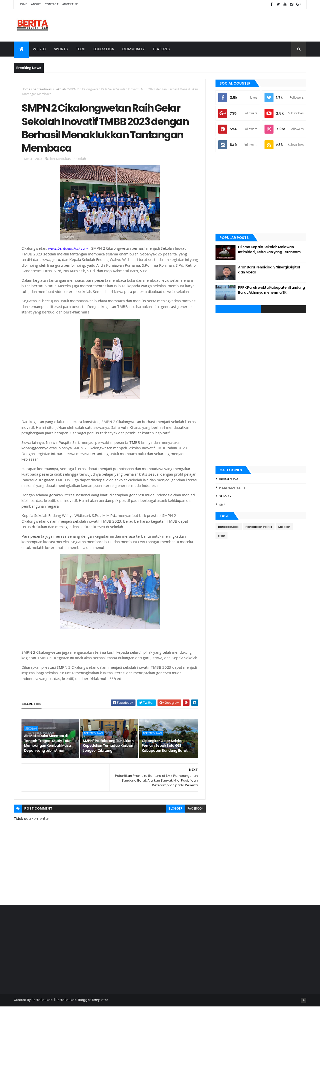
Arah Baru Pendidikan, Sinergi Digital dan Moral (269, 270)
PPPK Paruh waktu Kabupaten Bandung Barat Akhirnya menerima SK (271, 290)
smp (222, 505)
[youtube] (285, 4)
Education (104, 49)
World (39, 49)
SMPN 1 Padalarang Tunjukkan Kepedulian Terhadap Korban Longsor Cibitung (108, 745)
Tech (81, 49)
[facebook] (271, 4)
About (36, 4)
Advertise (70, 4)
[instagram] (291, 4)
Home (23, 4)
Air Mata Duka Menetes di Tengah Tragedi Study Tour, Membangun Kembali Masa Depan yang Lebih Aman (47, 743)
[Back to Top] (303, 1000)
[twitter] (278, 4)
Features (161, 49)
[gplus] (298, 4)
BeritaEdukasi (42, 1000)
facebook (195, 808)
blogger (175, 808)
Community (133, 49)
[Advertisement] (215, 25)
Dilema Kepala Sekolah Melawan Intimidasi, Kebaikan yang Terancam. (269, 249)
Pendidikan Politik (232, 488)
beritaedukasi (42, 89)
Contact (51, 4)
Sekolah (60, 89)
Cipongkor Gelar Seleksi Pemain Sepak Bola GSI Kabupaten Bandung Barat (165, 745)
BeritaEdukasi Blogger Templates (82, 1000)
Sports (61, 49)
